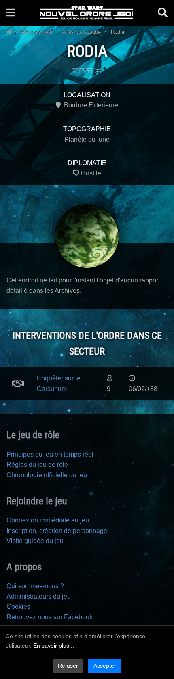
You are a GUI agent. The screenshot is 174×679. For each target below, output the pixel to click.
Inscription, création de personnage (56, 530)
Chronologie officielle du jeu (46, 475)
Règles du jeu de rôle (37, 464)
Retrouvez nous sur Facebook (49, 617)
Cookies (18, 606)
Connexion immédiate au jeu (47, 520)
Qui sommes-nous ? (35, 586)
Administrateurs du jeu (38, 596)
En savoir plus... (53, 645)
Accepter (104, 665)
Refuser (68, 665)
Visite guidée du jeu (35, 540)
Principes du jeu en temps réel (49, 454)
